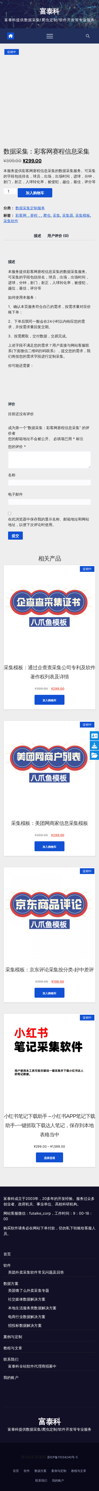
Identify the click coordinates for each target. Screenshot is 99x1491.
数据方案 (10, 1283)
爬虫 (47, 215)
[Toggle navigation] (50, 36)
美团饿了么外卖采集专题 (28, 1290)
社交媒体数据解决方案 (26, 1299)
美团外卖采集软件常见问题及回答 (36, 1272)
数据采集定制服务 (30, 208)
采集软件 (10, 221)
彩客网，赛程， (28, 215)
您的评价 (17, 446)
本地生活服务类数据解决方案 (32, 1308)
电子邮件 (15, 494)
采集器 (67, 215)
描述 (37, 235)
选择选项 (49, 1158)
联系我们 (10, 1359)
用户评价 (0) (58, 235)
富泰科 (49, 11)
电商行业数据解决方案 (26, 1316)
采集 (56, 215)
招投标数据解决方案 (25, 1325)
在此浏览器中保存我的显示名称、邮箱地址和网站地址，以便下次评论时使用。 (48, 522)
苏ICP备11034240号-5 (62, 1457)
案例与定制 (12, 1336)
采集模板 (82, 215)
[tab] (37, 235)
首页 (7, 1254)
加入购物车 (35, 192)
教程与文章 (12, 1348)
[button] (87, 36)
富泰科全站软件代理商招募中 (32, 1366)
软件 (7, 1265)
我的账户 (10, 1377)
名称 (11, 475)
